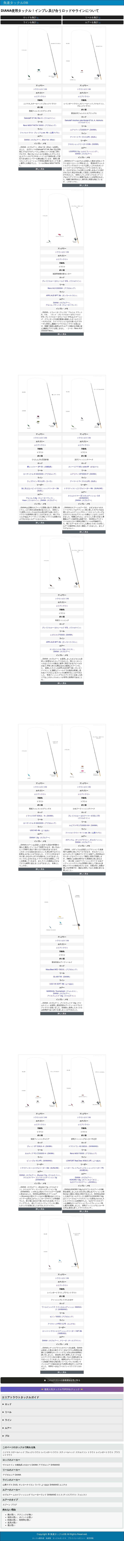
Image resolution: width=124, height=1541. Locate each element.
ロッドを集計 (29, 17)
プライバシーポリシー (76, 1538)
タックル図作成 (38, 1538)
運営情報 (90, 1538)
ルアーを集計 (91, 22)
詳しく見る (40, 169)
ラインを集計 (29, 22)
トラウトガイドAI (40, 89)
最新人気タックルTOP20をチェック (62, 1389)
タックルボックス (59, 1538)
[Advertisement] (62, 355)
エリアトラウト (40, 96)
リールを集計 (91, 17)
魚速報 (48, 1538)
